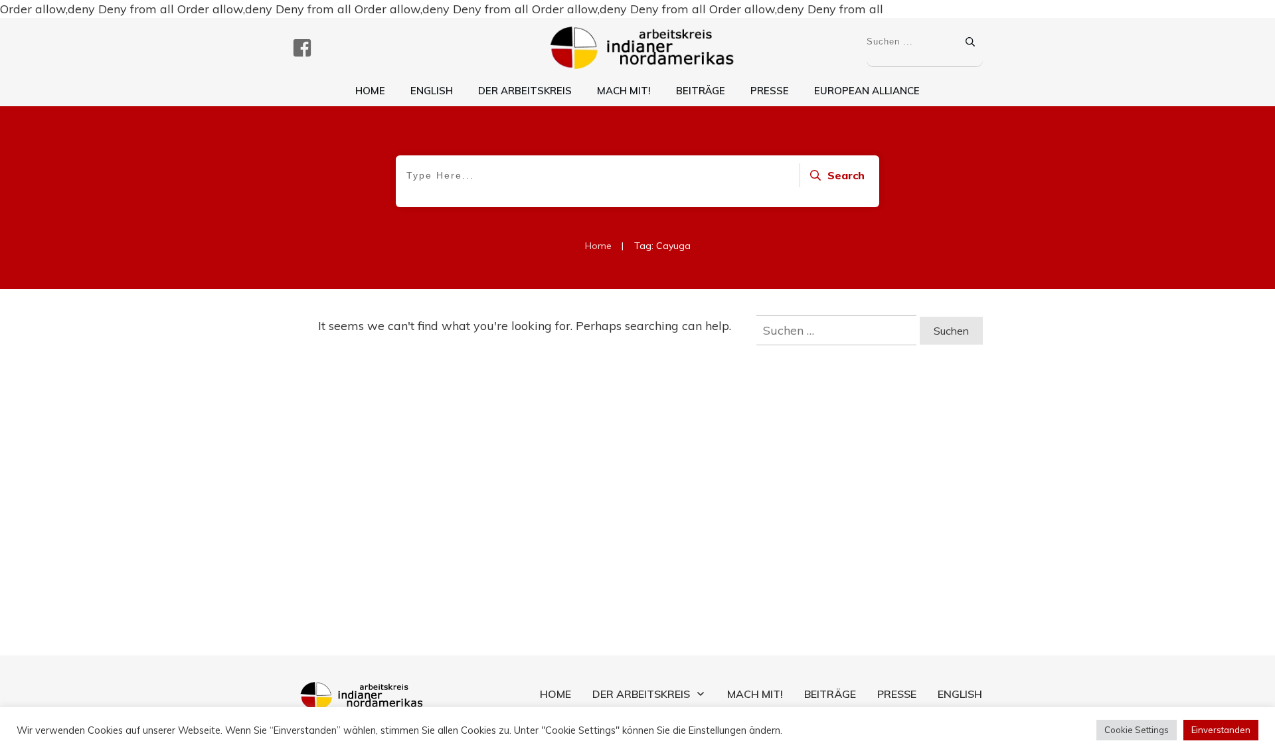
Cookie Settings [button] (1136, 729)
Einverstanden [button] (1220, 729)
